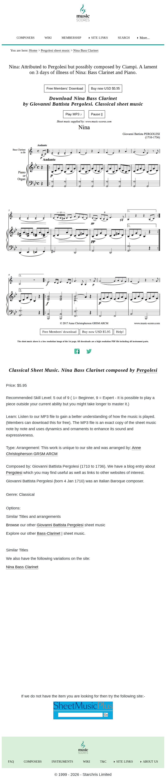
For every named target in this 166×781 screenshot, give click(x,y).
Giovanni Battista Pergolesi (60, 525)
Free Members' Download (64, 88)
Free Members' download (59, 331)
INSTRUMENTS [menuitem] (62, 761)
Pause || (97, 114)
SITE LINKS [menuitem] (99, 37)
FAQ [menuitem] (11, 761)
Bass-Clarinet (48, 533)
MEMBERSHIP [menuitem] (71, 37)
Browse (12, 525)
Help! (120, 331)
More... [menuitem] (145, 38)
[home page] (83, 13)
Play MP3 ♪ (73, 114)
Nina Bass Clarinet (22, 567)
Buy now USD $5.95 (105, 88)
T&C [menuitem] (103, 761)
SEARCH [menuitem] (124, 37)
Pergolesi (146, 370)
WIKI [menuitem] (48, 37)
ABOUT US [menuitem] (150, 761)
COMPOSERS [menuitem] (26, 37)
